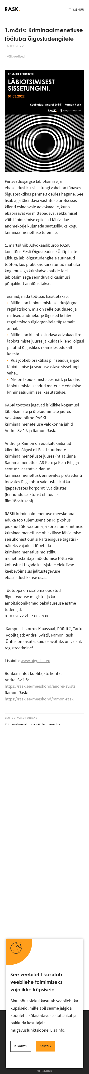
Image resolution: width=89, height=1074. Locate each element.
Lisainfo (57, 1030)
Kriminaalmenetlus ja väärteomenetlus (32, 724)
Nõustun (45, 1046)
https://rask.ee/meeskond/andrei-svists (40, 686)
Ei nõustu (20, 1046)
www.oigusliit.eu (35, 660)
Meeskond (44, 1071)
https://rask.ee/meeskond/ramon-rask (39, 699)
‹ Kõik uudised (15, 56)
